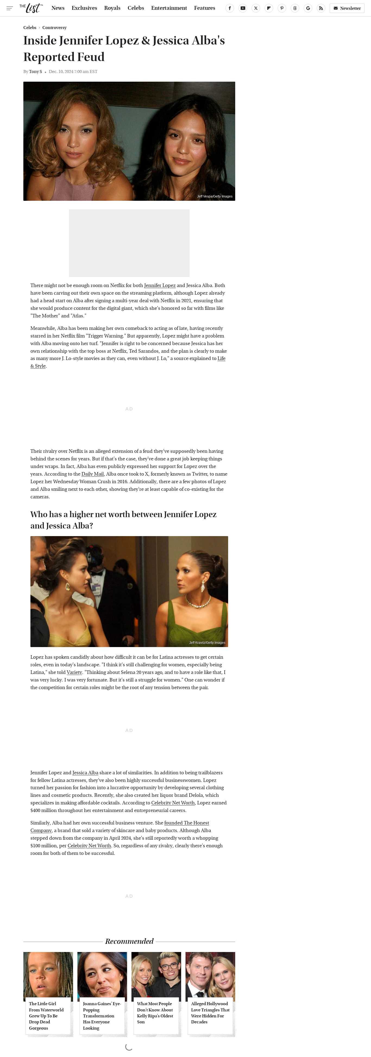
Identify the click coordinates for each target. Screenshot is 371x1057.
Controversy (54, 28)
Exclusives (84, 8)
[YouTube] (242, 8)
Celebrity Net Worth (173, 803)
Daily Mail (92, 474)
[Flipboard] (269, 8)
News (58, 8)
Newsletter (350, 8)
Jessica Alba (85, 773)
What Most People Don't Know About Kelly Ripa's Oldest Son (155, 1012)
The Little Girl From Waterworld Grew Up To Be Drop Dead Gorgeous (46, 1016)
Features (204, 8)
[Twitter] (255, 8)
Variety (74, 672)
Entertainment (169, 8)
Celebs (136, 8)
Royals (112, 8)
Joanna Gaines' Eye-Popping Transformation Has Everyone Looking (102, 1016)
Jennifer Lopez (160, 285)
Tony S (35, 71)
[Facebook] (229, 8)
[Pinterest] (282, 8)
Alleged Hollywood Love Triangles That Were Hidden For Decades (210, 1012)
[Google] (308, 8)
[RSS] (321, 8)
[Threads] (295, 8)
